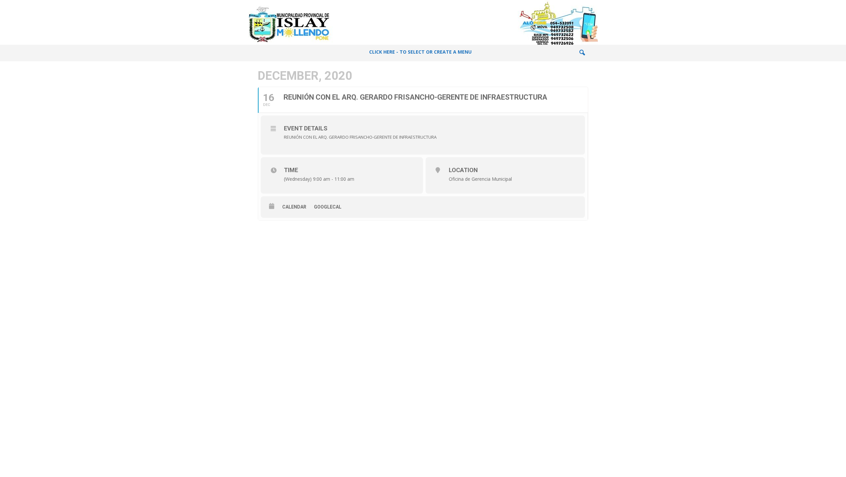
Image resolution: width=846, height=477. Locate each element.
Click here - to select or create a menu (420, 52)
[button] (582, 53)
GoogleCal (327, 207)
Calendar (294, 207)
